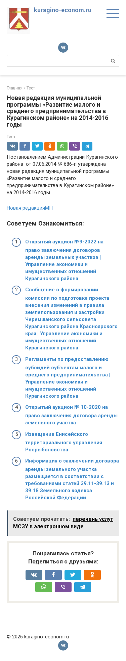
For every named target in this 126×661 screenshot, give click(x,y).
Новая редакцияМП (30, 208)
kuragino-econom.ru (62, 10)
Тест (11, 136)
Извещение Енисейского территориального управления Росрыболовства (63, 442)
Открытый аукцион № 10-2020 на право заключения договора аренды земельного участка (71, 415)
